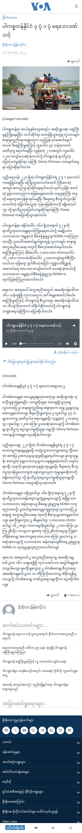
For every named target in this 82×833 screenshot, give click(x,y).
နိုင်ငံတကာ (9, 17)
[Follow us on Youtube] (24, 730)
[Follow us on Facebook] (6, 730)
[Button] (73, 61)
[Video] (36, 828)
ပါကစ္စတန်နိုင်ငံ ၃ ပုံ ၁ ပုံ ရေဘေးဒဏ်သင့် (33, 325)
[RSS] (51, 730)
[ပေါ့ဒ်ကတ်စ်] (60, 730)
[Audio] (53, 828)
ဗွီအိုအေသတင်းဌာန (21, 330)
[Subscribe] (69, 730)
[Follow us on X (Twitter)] (15, 730)
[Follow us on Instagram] (33, 730)
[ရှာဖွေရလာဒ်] (71, 828)
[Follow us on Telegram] (42, 730)
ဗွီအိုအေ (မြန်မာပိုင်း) (14, 44)
